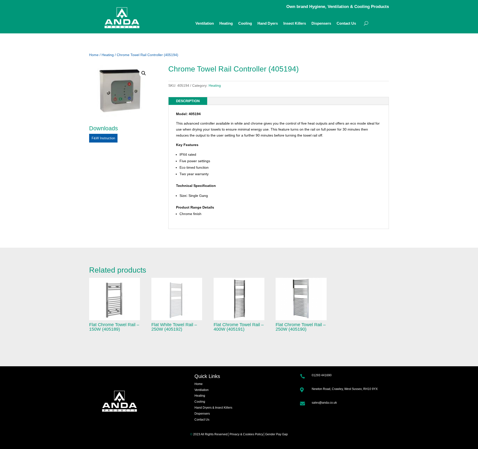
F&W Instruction (103, 138)
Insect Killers (294, 23)
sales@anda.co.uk (324, 402)
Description (188, 101)
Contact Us (346, 23)
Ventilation (204, 23)
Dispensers (321, 23)
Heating (226, 23)
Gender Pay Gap (276, 434)
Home (94, 55)
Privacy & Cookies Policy (246, 434)
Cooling (245, 23)
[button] (143, 73)
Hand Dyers (267, 23)
